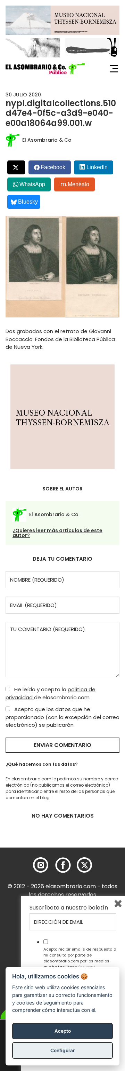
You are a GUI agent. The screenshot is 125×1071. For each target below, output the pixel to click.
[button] (45, 68)
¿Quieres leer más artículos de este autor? (57, 533)
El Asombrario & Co (47, 139)
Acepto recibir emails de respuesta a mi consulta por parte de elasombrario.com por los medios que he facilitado (79, 957)
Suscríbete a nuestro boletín (69, 908)
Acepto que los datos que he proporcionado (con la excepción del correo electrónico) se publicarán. (62, 717)
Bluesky (28, 202)
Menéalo (78, 184)
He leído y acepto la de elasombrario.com (50, 693)
